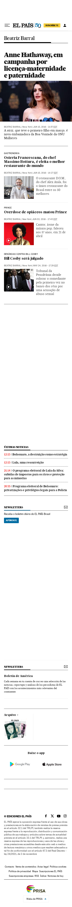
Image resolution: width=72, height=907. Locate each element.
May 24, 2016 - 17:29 (45, 265)
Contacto (9, 866)
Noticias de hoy (55, 876)
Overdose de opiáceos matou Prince (35, 212)
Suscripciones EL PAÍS (50, 871)
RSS (37, 876)
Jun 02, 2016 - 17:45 (44, 219)
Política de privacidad (20, 871)
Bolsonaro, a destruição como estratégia (39, 454)
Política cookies (58, 866)
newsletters (13, 507)
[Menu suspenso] (7, 25)
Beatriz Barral (19, 38)
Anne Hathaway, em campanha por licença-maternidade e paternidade (35, 65)
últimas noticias (16, 447)
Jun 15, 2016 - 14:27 (45, 173)
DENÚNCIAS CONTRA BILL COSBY (21, 254)
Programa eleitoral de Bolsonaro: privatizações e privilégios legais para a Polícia (35, 488)
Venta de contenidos (25, 866)
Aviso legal (43, 866)
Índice (43, 876)
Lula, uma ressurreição (28, 462)
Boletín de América (18, 676)
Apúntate (11, 520)
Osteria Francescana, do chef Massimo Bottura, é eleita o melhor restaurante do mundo (34, 162)
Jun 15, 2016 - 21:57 (45, 127)
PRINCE (8, 208)
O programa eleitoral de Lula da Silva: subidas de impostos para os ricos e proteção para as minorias (34, 474)
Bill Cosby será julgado (23, 258)
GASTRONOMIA (11, 153)
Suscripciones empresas (21, 876)
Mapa (35, 871)
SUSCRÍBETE (52, 25)
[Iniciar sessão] (65, 25)
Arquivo (10, 715)
